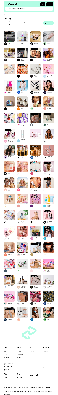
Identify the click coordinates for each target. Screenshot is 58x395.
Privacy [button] (18, 374)
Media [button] (5, 376)
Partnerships (6, 369)
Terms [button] (18, 373)
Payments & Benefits (21, 353)
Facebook (45, 351)
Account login (7, 350)
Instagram (45, 350)
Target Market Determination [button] (19, 378)
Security (5, 354)
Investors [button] (5, 377)
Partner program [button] (7, 378)
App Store (32, 351)
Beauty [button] (13, 14)
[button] (42, 4)
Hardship (6, 356)
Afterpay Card (20, 354)
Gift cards (19, 357)
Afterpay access (7, 364)
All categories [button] (7, 14)
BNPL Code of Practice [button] (21, 376)
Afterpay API (6, 370)
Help (5, 351)
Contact (5, 353)
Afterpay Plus (20, 356)
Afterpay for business (8, 363)
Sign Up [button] (49, 4)
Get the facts (19, 351)
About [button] (5, 373)
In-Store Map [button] (49, 22)
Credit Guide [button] (19, 380)
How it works (19, 350)
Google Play (32, 350)
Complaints (6, 357)
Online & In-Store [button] (21, 49)
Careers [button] (5, 374)
